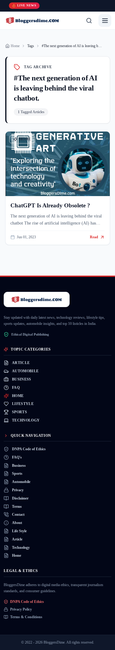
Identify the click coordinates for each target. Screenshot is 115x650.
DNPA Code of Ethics (27, 602)
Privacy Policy (21, 609)
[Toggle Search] (89, 20)
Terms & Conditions (26, 617)
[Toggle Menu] (104, 20)
